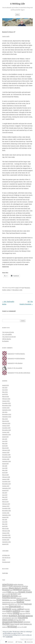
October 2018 (5, 459)
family (19, 594)
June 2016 (4, 522)
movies (27, 609)
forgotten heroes (9, 597)
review (16, 613)
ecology (14, 593)
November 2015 (6, 537)
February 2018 (6, 477)
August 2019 (5, 437)
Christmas (17, 590)
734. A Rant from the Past (9, 336)
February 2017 (6, 504)
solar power (14, 618)
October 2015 (5, 539)
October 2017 (5, 486)
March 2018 (5, 475)
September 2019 (6, 434)
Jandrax (20, 602)
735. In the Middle (7, 334)
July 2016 (4, 519)
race (27, 610)
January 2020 (6, 425)
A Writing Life (17, 3)
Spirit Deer (16, 620)
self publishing (6, 618)
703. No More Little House (23, 373)
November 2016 (6, 510)
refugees (9, 613)
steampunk (7, 621)
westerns (4, 627)
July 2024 (4, 412)
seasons (29, 615)
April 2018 (4, 472)
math (22, 606)
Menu (17, 14)
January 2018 (5, 479)
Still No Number (6, 339)
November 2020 (6, 414)
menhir (14, 609)
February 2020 (6, 423)
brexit (11, 590)
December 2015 (6, 535)
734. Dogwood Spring (8, 332)
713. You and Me (18, 368)
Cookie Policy (9, 636)
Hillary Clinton (13, 600)
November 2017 (6, 484)
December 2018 (6, 454)
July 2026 (4, 387)
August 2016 (5, 517)
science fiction (17, 615)
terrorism (26, 622)
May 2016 (4, 524)
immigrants (6, 602)
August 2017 (5, 490)
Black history (5, 588)
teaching (18, 621)
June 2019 (4, 441)
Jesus (16, 604)
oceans (4, 611)
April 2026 (5, 394)
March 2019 (5, 448)
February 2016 (6, 531)
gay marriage (24, 598)
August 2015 (5, 544)
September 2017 (6, 488)
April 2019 (5, 446)
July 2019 (4, 439)
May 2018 (4, 470)
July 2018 (4, 466)
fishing (19, 596)
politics (16, 610)
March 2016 (5, 528)
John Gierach (21, 604)
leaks (3, 606)
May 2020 (5, 419)
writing (9, 290)
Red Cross (4, 613)
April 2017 (5, 499)
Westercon (27, 624)
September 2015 (6, 542)
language (28, 604)
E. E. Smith (7, 594)
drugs (3, 594)
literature (27, 287)
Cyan (9, 591)
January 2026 (6, 401)
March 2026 (5, 396)
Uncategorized (6, 562)
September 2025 (6, 410)
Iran (12, 602)
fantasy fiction (10, 595)
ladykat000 (11, 354)
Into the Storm (6, 557)
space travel (7, 619)
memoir (6, 608)
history (20, 599)
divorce (16, 592)
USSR (21, 624)
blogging (6, 590)
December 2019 (6, 428)
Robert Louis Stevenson (25, 613)
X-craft (24, 627)
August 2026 (5, 385)
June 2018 (4, 468)
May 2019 (4, 443)
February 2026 (6, 399)
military (20, 609)
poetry (9, 611)
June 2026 (5, 390)
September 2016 (6, 515)
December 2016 (6, 508)
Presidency (22, 611)
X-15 (18, 627)
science (5, 615)
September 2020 (6, 416)
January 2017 (5, 506)
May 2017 (4, 497)
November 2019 (6, 430)
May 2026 (5, 392)
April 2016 (4, 526)
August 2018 (5, 463)
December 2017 (6, 481)
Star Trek (22, 620)
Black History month (18, 588)
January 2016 (5, 533)
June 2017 (4, 495)
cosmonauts (26, 590)
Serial (16, 287)
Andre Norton (18, 584)
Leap (7, 606)
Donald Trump (25, 591)
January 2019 (5, 452)
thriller (4, 290)
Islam (14, 602)
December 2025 (6, 403)
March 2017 (5, 501)
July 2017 (4, 492)
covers (4, 592)
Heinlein (5, 600)
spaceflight (23, 617)
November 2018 (6, 457)
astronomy (17, 586)
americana (7, 584)
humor (28, 600)
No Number (5, 341)
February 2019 (6, 450)
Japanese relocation (8, 604)
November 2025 (6, 405)
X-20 (21, 627)
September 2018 (6, 461)
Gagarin (19, 598)
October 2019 (5, 432)
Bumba (9, 368)
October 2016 (5, 513)
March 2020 (5, 421)
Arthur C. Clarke (7, 586)
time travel (14, 624)
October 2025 (6, 407)
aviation (25, 586)
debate (12, 592)
